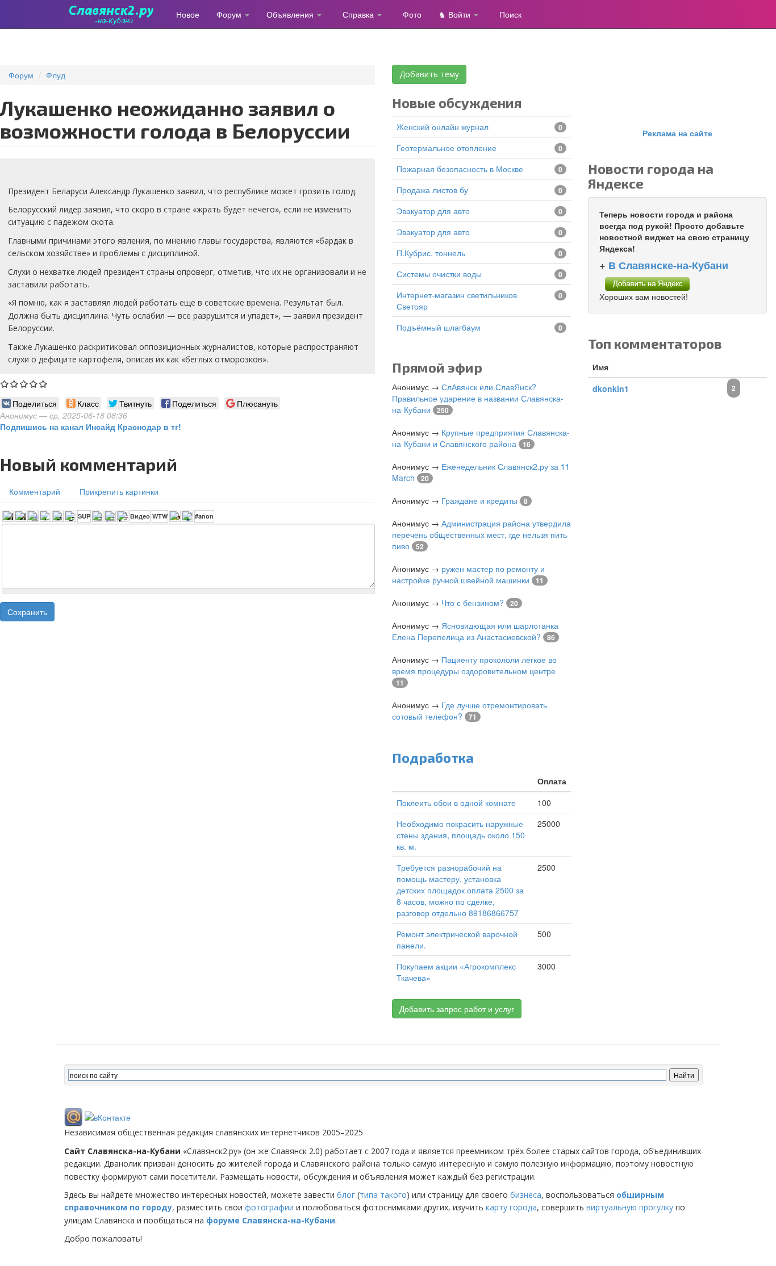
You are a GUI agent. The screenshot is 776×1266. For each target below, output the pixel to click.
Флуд (55, 75)
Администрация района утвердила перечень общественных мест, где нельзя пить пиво (481, 534)
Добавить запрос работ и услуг (456, 1008)
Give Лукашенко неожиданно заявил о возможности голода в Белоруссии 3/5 (24, 383)
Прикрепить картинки (119, 491)
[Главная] (116, 14)
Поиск (510, 14)
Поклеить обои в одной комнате (456, 802)
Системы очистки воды (439, 273)
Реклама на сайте (677, 133)
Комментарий (34, 491)
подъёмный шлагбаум (439, 327)
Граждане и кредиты (479, 500)
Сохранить (27, 611)
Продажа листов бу (432, 189)
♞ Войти (456, 14)
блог (346, 1194)
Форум (230, 14)
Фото (412, 14)
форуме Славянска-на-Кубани (270, 1220)
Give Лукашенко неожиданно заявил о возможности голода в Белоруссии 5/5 (43, 383)
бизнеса (525, 1194)
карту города (511, 1207)
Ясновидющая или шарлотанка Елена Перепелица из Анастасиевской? (475, 631)
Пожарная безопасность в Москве (460, 168)
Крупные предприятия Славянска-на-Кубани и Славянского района (481, 438)
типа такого (383, 1194)
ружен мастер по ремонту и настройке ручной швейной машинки (468, 574)
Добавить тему (429, 74)
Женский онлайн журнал (443, 126)
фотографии (269, 1207)
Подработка (433, 757)
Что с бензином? (472, 602)
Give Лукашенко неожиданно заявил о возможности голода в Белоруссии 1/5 (5, 383)
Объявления (291, 14)
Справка (359, 14)
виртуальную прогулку (629, 1207)
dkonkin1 (611, 388)
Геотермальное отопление (447, 147)
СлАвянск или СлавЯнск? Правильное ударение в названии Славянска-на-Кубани (478, 398)
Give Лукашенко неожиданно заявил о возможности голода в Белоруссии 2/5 (14, 383)
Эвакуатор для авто (433, 210)
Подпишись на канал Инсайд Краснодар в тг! (90, 426)
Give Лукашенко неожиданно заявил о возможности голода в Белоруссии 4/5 (34, 383)
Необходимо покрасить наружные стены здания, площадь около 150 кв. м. (461, 835)
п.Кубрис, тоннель (431, 252)
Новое (187, 14)
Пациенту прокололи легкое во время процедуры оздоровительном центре (474, 665)
